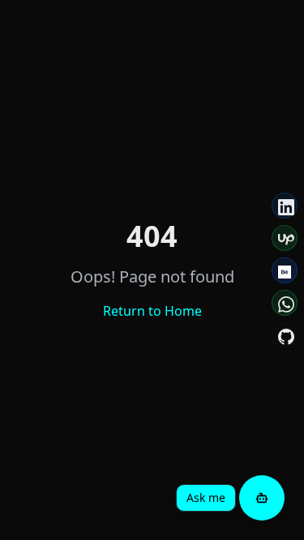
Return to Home (152, 311)
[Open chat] (262, 498)
